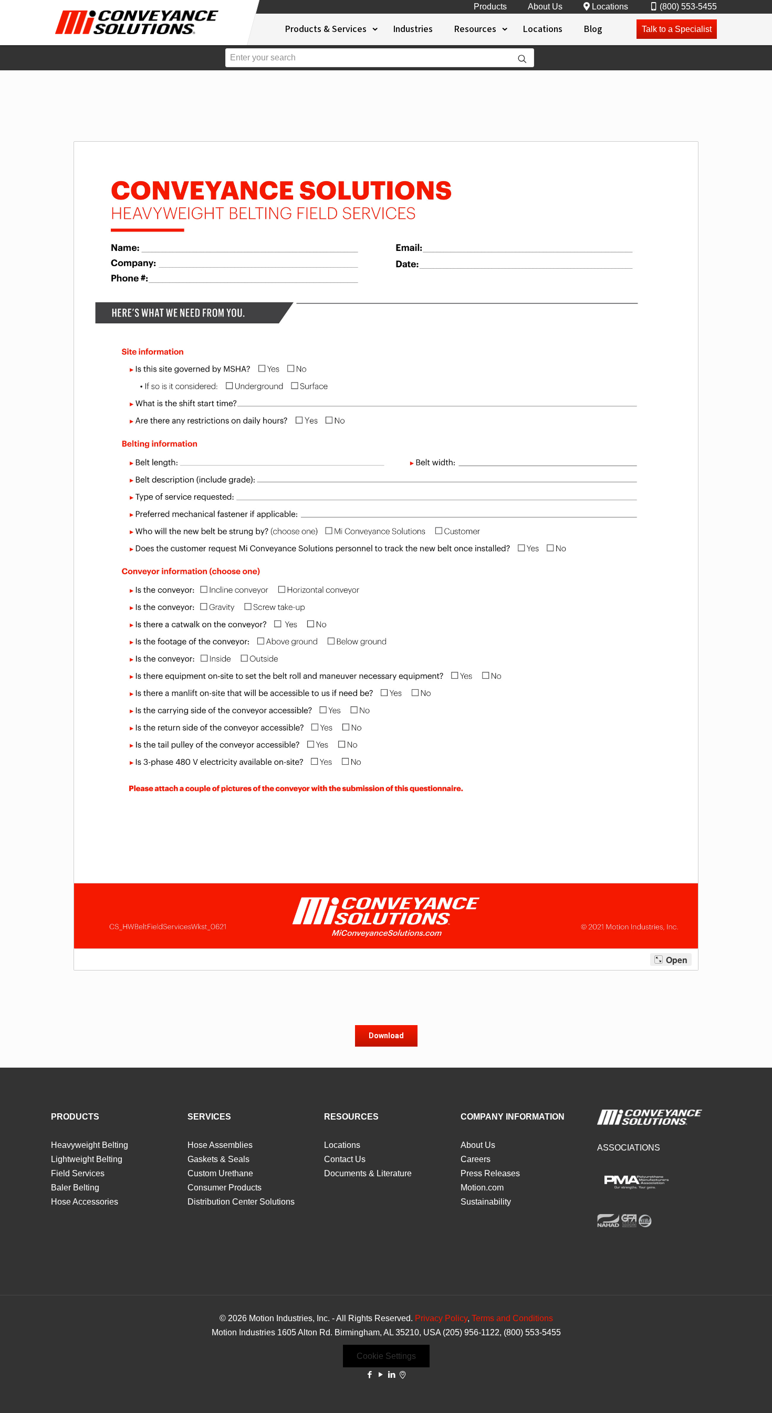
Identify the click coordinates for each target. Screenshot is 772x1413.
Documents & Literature (368, 1173)
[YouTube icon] (380, 1374)
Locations (610, 6)
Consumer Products (224, 1187)
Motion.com (482, 1187)
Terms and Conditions (512, 1318)
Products (490, 6)
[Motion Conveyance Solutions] (136, 35)
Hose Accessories (84, 1201)
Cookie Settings (386, 1356)
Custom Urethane (220, 1173)
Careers (476, 1159)
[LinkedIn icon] (391, 1374)
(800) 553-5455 (688, 6)
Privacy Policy (441, 1318)
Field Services (78, 1173)
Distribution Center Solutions (241, 1201)
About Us (545, 6)
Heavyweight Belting (89, 1145)
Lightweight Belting (86, 1159)
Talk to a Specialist (677, 29)
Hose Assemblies (220, 1145)
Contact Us (345, 1159)
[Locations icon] (402, 1374)
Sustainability (486, 1201)
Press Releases (490, 1173)
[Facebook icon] (369, 1374)
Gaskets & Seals (218, 1159)
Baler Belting (75, 1187)
